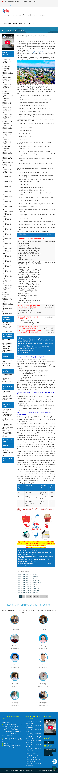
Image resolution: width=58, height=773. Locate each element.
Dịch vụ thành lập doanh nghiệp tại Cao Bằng (7, 300)
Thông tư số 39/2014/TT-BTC (5, 449)
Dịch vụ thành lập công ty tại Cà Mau (6, 117)
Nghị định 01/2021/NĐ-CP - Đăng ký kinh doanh (7, 415)
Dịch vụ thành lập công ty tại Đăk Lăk (6, 295)
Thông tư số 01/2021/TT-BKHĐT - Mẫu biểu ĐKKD (7, 419)
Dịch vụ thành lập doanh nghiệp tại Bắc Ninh (7, 308)
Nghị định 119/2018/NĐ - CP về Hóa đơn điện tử (7, 454)
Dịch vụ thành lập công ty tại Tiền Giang (7, 69)
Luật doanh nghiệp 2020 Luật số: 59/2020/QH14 (6, 411)
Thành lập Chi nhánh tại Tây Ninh (7, 351)
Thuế (29, 15)
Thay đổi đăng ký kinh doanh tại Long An (7, 327)
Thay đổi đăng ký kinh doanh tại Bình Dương (7, 330)
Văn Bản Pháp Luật (18, 15)
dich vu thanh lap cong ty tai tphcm (50, 750)
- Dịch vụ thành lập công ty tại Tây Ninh (28, 578)
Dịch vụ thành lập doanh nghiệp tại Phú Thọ (7, 230)
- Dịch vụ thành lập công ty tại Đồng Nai (28, 584)
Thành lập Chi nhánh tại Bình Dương (7, 347)
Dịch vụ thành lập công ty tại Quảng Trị (7, 158)
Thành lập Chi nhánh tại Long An (7, 344)
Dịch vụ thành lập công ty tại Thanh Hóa (7, 172)
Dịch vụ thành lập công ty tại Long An (6, 62)
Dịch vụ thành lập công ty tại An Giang (6, 103)
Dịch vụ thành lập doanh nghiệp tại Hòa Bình (7, 206)
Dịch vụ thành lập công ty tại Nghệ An (6, 168)
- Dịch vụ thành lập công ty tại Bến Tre (27, 586)
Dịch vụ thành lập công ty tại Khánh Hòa (7, 91)
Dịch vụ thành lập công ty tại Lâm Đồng (7, 284)
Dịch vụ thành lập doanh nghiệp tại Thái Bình (7, 181)
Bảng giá (7, 23)
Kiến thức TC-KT (29, 23)
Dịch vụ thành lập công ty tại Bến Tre (6, 80)
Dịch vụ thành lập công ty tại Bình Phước (7, 304)
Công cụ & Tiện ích (40, 15)
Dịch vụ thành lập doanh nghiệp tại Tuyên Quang (7, 220)
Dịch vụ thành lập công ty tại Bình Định (7, 142)
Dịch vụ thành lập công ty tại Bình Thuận (7, 128)
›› (46, 596)
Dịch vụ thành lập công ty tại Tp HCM (6, 58)
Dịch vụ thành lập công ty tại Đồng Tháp (7, 120)
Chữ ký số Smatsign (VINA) (7, 361)
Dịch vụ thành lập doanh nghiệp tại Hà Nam (6, 257)
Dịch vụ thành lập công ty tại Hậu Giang (7, 124)
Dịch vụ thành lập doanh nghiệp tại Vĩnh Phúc (7, 277)
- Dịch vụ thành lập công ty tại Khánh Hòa (28, 592)
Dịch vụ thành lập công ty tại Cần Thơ (6, 83)
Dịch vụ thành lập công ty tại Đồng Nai (6, 76)
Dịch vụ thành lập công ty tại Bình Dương (7, 73)
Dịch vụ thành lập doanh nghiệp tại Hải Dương (6, 186)
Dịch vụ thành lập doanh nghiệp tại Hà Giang (6, 252)
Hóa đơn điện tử (6, 363)
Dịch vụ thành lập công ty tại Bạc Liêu (6, 106)
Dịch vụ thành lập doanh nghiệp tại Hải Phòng (6, 191)
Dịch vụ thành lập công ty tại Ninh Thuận (7, 135)
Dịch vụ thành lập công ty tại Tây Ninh (6, 66)
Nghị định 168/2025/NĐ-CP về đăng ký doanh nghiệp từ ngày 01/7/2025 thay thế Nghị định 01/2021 (7, 425)
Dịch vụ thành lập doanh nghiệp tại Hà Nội (7, 210)
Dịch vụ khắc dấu (7, 365)
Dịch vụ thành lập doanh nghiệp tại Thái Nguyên (7, 215)
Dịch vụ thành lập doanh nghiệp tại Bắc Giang (7, 201)
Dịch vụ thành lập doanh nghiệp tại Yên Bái (7, 225)
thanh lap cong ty (49, 755)
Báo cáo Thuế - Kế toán (6, 379)
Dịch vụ (6, 15)
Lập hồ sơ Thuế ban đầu (7, 375)
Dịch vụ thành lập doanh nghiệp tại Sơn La (7, 234)
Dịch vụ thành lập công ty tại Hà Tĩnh (6, 165)
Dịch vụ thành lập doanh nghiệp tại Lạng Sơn (7, 267)
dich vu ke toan (48, 753)
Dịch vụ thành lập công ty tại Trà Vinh (6, 110)
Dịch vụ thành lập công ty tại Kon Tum (6, 281)
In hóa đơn (5, 368)
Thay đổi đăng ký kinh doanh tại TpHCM (7, 323)
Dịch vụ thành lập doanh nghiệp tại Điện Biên (7, 238)
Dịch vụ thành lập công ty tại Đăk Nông (7, 291)
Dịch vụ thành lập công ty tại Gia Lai (6, 288)
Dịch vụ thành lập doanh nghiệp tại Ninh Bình (7, 176)
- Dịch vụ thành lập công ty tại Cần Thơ (28, 588)
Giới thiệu (5, 5)
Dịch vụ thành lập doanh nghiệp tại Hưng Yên (7, 262)
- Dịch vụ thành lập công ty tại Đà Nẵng (28, 590)
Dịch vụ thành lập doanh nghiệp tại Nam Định (7, 272)
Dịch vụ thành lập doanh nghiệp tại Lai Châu (6, 243)
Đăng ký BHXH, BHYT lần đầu (7, 392)
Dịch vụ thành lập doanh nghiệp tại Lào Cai (7, 247)
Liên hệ (19, 5)
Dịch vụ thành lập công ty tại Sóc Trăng (7, 113)
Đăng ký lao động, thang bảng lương (6, 395)
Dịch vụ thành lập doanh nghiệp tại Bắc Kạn (7, 313)
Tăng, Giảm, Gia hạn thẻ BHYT (7, 399)
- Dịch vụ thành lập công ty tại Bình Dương (29, 582)
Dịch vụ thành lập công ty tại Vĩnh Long (7, 131)
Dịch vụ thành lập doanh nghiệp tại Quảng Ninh (7, 196)
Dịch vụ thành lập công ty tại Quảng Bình (7, 161)
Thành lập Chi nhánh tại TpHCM (7, 340)
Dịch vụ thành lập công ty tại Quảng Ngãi (7, 145)
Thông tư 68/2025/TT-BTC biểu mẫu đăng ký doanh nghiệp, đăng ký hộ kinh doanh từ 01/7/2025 (7, 433)
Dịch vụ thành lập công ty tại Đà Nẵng (6, 87)
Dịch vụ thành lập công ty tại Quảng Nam (7, 149)
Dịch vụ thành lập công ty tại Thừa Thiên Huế (7, 154)
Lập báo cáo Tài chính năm (7, 382)
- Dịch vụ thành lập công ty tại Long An (28, 576)
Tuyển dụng (12, 5)
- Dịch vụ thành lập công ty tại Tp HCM (28, 574)
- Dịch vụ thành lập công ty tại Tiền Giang (28, 580)
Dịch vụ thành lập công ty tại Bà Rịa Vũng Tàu (7, 95)
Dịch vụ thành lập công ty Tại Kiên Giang (7, 99)
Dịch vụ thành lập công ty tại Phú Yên (6, 138)
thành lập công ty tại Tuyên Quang (35, 52)
